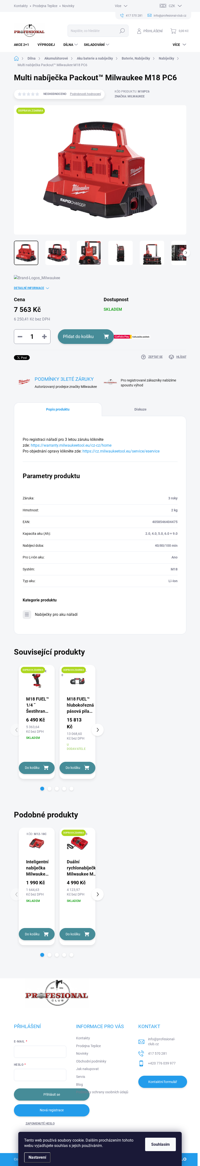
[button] (42, 789)
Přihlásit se (51, 1094)
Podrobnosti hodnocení (85, 94)
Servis (80, 1077)
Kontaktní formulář (162, 1082)
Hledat (122, 31)
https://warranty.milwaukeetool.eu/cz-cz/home (71, 445)
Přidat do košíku (78, 336)
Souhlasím (160, 1144)
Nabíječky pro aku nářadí (56, 614)
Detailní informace (29, 288)
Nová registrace (52, 1110)
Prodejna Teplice (45, 6)
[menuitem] (23, 44)
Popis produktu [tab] (58, 409)
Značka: (130, 96)
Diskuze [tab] (140, 409)
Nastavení (37, 1157)
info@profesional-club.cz (161, 1041)
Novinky (68, 6)
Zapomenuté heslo (40, 1123)
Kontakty (21, 6)
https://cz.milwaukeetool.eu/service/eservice (121, 451)
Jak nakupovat (87, 1069)
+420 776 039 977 (162, 1063)
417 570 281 (157, 1053)
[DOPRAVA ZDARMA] (36, 680)
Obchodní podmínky (91, 1061)
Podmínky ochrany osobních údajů (102, 1092)
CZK (172, 6)
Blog (79, 1084)
